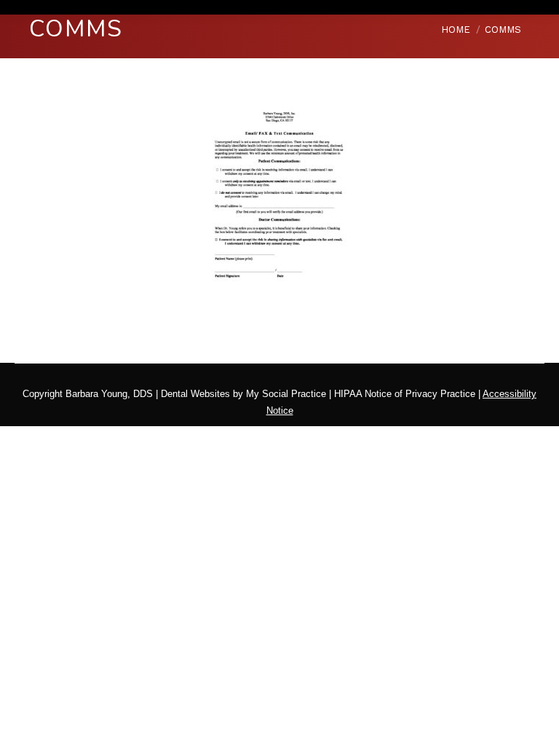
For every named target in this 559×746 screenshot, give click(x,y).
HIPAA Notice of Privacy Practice (404, 393)
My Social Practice (284, 393)
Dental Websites (195, 393)
